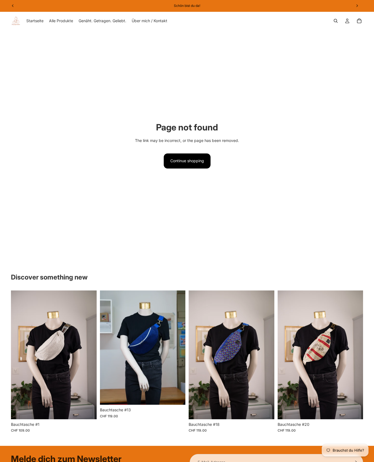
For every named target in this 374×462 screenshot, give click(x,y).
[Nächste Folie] (355, 355)
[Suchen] (336, 21)
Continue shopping (187, 160)
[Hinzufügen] (88, 411)
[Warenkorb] (359, 21)
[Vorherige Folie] (286, 355)
